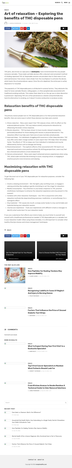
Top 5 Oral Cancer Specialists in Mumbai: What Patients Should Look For (45, 367)
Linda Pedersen (34, 390)
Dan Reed (32, 315)
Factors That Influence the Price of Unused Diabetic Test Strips (47, 311)
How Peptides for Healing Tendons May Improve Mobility (45, 272)
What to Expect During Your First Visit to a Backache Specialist (46, 347)
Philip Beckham (34, 296)
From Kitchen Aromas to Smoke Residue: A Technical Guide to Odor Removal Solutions (47, 386)
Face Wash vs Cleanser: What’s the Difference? (26, 412)
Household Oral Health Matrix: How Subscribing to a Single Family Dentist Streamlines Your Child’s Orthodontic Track (38, 421)
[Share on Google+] (21, 28)
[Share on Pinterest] (25, 28)
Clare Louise (34, 276)
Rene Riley (33, 351)
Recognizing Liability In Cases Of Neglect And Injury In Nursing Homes (46, 292)
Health (6, 9)
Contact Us (32, 460)
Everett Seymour (35, 371)
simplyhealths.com (41, 464)
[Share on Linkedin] (28, 28)
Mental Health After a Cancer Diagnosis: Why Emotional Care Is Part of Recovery (37, 436)
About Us (40, 460)
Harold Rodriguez (15, 23)
